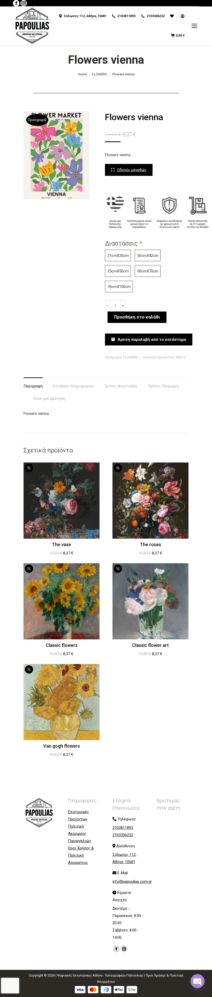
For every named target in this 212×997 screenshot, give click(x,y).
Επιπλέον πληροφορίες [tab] (73, 386)
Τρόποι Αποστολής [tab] (121, 386)
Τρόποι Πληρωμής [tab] (164, 386)
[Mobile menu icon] (194, 26)
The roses (150, 544)
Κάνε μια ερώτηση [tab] (49, 398)
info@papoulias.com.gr (132, 881)
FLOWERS (130, 357)
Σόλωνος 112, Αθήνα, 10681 (85, 16)
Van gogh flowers (61, 746)
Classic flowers (62, 645)
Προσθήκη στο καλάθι (137, 317)
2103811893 (126, 16)
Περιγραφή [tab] (33, 386)
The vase (61, 544)
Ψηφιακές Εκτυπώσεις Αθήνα (79, 975)
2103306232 (156, 16)
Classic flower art (150, 645)
